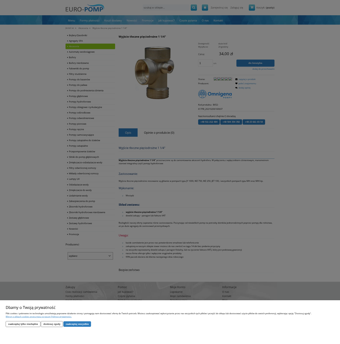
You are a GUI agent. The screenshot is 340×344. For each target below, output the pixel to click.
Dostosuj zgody (51, 324)
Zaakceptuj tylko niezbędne (23, 324)
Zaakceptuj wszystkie (77, 324)
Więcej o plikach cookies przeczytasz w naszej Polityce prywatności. (39, 316)
